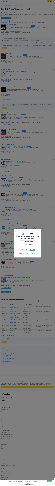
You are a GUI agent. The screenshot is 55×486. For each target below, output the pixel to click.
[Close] (39, 230)
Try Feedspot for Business (22, 253)
